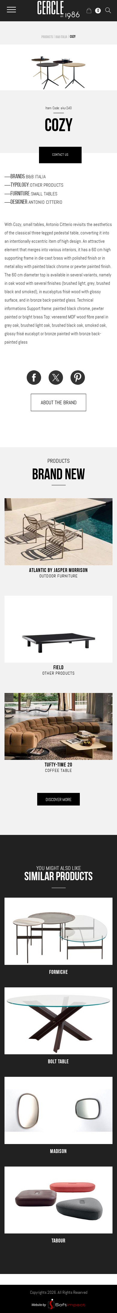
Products (47, 37)
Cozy (73, 37)
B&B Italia (61, 37)
